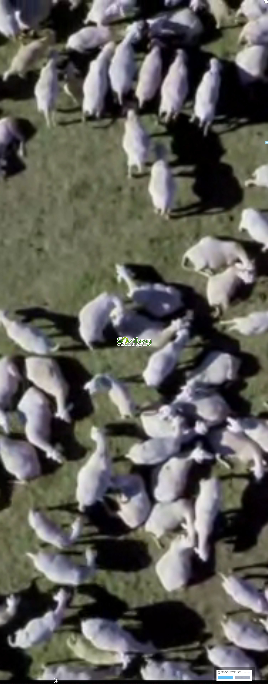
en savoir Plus (248, 672)
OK (225, 677)
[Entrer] (56, 678)
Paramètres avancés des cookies (242, 677)
